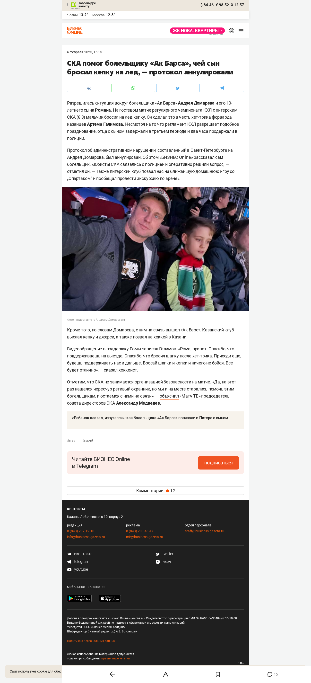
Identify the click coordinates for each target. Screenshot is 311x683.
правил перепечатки (115, 658)
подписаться (218, 462)
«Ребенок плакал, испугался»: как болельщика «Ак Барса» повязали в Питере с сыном (150, 418)
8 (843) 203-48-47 (139, 531)
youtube (80, 569)
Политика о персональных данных (91, 641)
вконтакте (82, 553)
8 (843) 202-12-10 (80, 531)
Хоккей (87, 441)
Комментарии (155, 490)
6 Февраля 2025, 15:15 (84, 52)
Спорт (72, 441)
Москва (98, 15)
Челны (72, 15)
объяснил (169, 396)
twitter (167, 553)
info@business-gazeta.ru (86, 537)
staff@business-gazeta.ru (204, 531)
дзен (166, 561)
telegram (81, 561)
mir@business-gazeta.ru (144, 537)
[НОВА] (196, 30)
